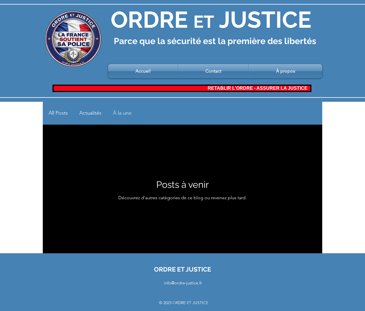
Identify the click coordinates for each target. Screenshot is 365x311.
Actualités (90, 113)
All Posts (58, 113)
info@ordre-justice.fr (183, 283)
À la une (122, 113)
